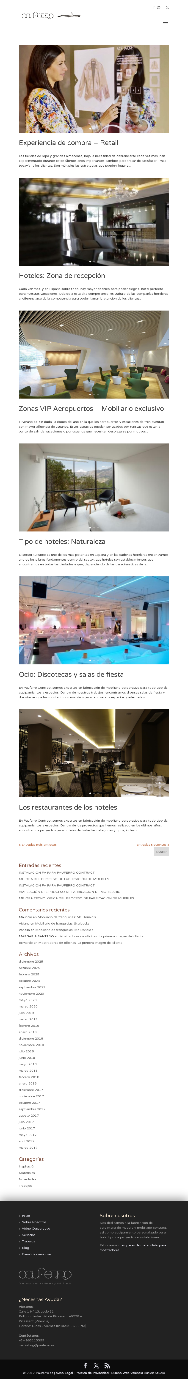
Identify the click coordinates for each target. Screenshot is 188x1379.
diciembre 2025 (31, 961)
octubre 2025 (29, 968)
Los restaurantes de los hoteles (68, 807)
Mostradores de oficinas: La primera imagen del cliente (101, 936)
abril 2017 (26, 1141)
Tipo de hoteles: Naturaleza (62, 541)
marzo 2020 (28, 1006)
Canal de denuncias (37, 1254)
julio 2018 (26, 1051)
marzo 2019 (28, 1019)
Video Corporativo (36, 1228)
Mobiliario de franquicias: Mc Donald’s (67, 917)
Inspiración (27, 1166)
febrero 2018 (29, 1077)
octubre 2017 (29, 1103)
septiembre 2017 (32, 1109)
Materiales (27, 1173)
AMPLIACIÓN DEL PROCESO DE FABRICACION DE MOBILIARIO (70, 892)
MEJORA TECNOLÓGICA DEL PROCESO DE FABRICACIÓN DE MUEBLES (76, 898)
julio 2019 (26, 1013)
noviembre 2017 (31, 1096)
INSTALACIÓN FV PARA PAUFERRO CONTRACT (57, 873)
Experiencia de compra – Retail (68, 143)
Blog (25, 1248)
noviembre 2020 (31, 994)
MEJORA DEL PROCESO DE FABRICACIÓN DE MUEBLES (64, 879)
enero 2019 (28, 1032)
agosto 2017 (29, 1116)
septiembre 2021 (32, 987)
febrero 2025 (29, 974)
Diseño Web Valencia (127, 1373)
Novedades (27, 1179)
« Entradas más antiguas (38, 845)
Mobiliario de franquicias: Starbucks (62, 923)
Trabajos (25, 1186)
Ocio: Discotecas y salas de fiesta (71, 674)
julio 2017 (26, 1122)
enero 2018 (28, 1083)
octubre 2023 (29, 981)
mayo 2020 (28, 1000)
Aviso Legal (64, 1373)
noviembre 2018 (31, 1045)
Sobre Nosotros (34, 1222)
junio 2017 (27, 1128)
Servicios (29, 1235)
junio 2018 (27, 1058)
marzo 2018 (28, 1071)
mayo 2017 (28, 1135)
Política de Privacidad (92, 1373)
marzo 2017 (28, 1148)
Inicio (26, 1216)
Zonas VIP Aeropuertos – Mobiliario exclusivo (91, 409)
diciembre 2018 (31, 1038)
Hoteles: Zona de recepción (62, 276)
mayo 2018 (28, 1064)
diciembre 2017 (31, 1090)
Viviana (24, 923)
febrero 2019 (29, 1026)
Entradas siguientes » (152, 845)
